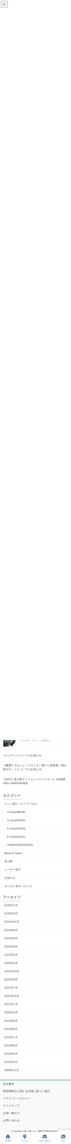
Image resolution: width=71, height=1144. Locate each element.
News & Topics (13, 853)
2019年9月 (11, 1020)
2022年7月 (11, 987)
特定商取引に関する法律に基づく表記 (26, 1091)
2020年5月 (11, 1012)
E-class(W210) (16, 828)
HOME (8, 1141)
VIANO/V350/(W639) (20, 844)
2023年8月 (11, 938)
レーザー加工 (12, 869)
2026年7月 (11, 905)
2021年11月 (11, 995)
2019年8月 (11, 1029)
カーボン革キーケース (18, 886)
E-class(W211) (16, 836)
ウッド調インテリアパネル (20, 803)
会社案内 (8, 1083)
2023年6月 (11, 946)
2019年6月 (11, 1045)
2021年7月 (11, 1004)
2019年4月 (11, 1061)
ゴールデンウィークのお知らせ (22, 755)
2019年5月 (11, 1053)
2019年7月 (11, 1037)
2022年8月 (11, 979)
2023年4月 (11, 954)
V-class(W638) (16, 812)
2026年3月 (11, 913)
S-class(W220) (16, 820)
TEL (63, 1141)
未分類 (8, 861)
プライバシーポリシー (17, 1098)
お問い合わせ (11, 1120)
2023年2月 (11, 963)
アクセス (25, 1141)
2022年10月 (11, 971)
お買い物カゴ (11, 1113)
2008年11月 (11, 1070)
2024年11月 (11, 921)
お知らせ (9, 877)
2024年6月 (11, 930)
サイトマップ (11, 1105)
